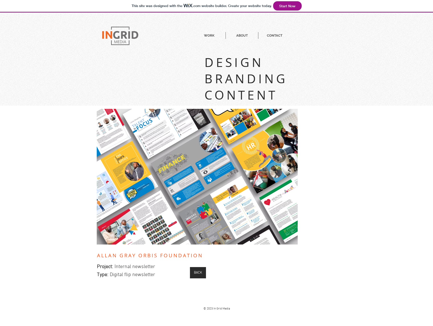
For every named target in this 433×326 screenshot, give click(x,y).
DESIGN (234, 62)
